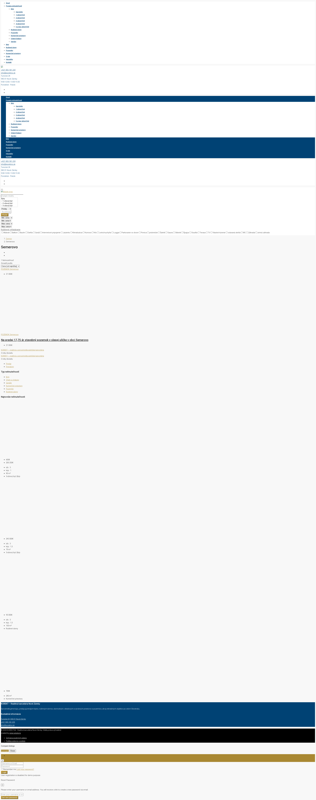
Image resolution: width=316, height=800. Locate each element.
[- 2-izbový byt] (9, 203)
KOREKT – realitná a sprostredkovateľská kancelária (22, 350)
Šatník (162, 232)
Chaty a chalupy (12, 380)
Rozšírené (6, 212)
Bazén (22, 232)
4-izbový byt (20, 24)
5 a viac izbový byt (22, 27)
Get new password (9, 797)
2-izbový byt (20, 18)
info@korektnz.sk (8, 73)
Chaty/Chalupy (16, 39)
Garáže (13, 42)
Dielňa (30, 232)
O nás (8, 56)
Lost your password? (25, 769)
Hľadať (4, 215)
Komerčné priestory (18, 36)
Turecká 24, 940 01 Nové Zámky (13, 719)
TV (209, 232)
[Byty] (9, 198)
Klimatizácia (77, 232)
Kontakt (8, 62)
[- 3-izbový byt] (9, 206)
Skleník (178, 232)
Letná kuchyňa (105, 232)
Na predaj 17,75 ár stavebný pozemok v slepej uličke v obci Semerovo (44, 339)
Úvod (8, 3)
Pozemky (14, 33)
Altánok (6, 232)
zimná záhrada (263, 232)
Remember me (10, 769)
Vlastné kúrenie (219, 232)
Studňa (194, 232)
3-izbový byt (20, 21)
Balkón (14, 232)
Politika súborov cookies (15, 741)
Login (4, 772)
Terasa (203, 232)
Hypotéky (9, 59)
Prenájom (10, 367)
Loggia (116, 232)
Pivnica (144, 232)
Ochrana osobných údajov (16, 738)
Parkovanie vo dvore (130, 232)
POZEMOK (5, 269)
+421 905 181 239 (8, 70)
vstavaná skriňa (234, 232)
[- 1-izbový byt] (9, 201)
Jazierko (66, 232)
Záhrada (251, 232)
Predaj (8, 364)
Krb (95, 232)
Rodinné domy (16, 30)
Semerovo (14, 269)
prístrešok (153, 232)
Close (12, 751)
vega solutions (15, 733)
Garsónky (19, 12)
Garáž (37, 232)
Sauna (170, 232)
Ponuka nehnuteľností (14, 6)
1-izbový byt (20, 15)
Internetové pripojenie (51, 232)
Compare (5, 751)
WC (244, 232)
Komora (88, 232)
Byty (12, 9)
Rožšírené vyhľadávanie (10, 230)
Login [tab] (8, 756)
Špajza (186, 232)
